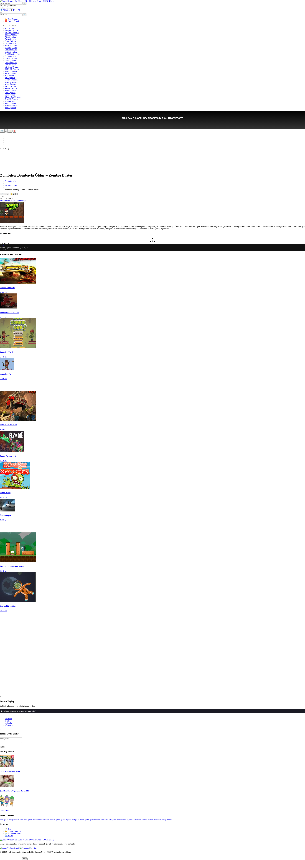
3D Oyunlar (9, 28)
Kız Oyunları (10, 78)
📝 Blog (8, 829)
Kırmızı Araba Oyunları (140, 820)
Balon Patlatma (10, 41)
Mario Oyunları (10, 82)
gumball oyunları (60, 820)
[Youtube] (10, 848)
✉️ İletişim (9, 836)
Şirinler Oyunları (11, 88)
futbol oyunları (4, 820)
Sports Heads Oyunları (72, 820)
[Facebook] (24, 848)
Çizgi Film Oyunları (12, 54)
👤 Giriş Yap (5, 10)
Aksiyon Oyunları (11, 30)
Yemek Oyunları (11, 106)
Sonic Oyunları (10, 91)
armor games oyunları (26, 820)
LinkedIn (8, 723)
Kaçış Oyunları (10, 73)
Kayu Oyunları (10, 75)
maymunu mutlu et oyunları (124, 820)
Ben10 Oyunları (11, 50)
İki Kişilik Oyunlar (12, 69)
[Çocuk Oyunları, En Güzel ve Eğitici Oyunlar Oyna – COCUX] (27, 1)
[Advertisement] (152, 161)
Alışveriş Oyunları (12, 33)
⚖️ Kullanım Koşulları (13, 833)
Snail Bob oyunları (110, 820)
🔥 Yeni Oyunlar (11, 19)
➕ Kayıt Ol (15, 10)
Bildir (2, 747)
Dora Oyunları (10, 60)
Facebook (8, 719)
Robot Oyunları (84, 820)
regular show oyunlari (49, 820)
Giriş (2, 245)
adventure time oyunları (154, 820)
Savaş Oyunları (10, 86)
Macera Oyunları (11, 80)
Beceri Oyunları (11, 48)
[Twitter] (33, 848)
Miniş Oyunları (10, 84)
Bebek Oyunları (11, 45)
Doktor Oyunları (11, 58)
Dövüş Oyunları (11, 63)
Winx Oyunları (10, 101)
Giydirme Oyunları (12, 67)
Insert (25, 859)
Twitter (7, 721)
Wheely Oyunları (167, 820)
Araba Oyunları (11, 35)
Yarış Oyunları (10, 103)
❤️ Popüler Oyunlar (12, 21)
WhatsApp (9, 725)
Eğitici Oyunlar (10, 65)
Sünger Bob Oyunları (13, 97)
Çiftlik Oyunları (11, 52)
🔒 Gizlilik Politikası (13, 831)
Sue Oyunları (10, 95)
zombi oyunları (37, 820)
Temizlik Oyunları (11, 99)
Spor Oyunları (10, 93)
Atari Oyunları (10, 37)
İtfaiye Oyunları (11, 71)
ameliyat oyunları (14, 820)
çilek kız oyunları (95, 820)
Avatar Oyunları (11, 39)
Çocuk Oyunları (11, 56)
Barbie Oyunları (11, 43)
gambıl (102, 820)
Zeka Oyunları (10, 108)
